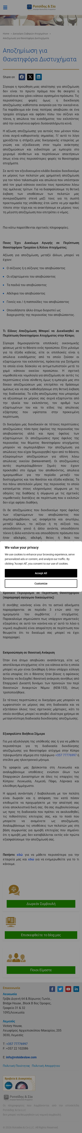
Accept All (41, 573)
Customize (41, 583)
